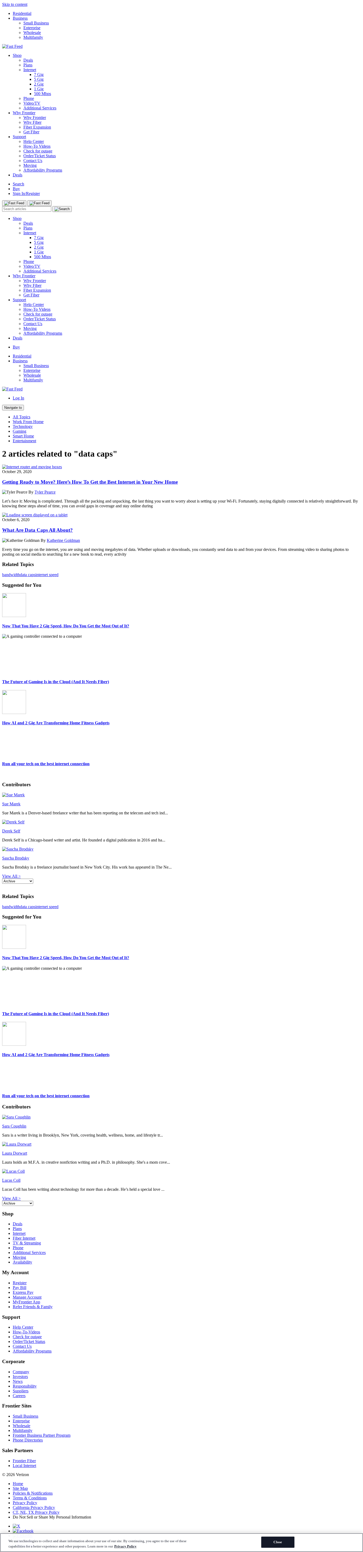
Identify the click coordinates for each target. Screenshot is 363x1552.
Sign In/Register (26, 193)
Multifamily (33, 37)
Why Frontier (24, 112)
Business (20, 18)
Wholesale (32, 32)
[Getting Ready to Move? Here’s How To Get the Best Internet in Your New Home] (32, 467)
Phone (28, 98)
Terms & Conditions (30, 1498)
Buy (16, 188)
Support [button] (11, 1317)
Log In (18, 398)
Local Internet (24, 1465)
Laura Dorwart (14, 1153)
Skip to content (14, 4)
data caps (27, 574)
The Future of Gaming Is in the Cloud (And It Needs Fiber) (55, 681)
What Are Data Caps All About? (37, 530)
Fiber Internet (24, 1238)
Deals (28, 60)
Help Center (33, 141)
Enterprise (31, 27)
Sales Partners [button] (17, 1450)
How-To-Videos (26, 1332)
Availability (22, 1262)
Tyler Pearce (45, 492)
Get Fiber (31, 132)
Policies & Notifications (33, 1493)
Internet (29, 69)
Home (18, 1483)
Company (21, 1372)
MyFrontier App (26, 1302)
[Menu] (14, 203)
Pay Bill (19, 1287)
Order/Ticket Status (39, 156)
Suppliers (20, 1391)
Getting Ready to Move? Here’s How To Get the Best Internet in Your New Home (90, 482)
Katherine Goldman (63, 540)
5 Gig (39, 79)
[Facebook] (23, 1531)
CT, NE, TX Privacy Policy (36, 1512)
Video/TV (31, 103)
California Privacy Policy (34, 1507)
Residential (22, 13)
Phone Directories (28, 1440)
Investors (20, 1376)
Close (277, 1542)
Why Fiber (32, 122)
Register (20, 1283)
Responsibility (25, 1386)
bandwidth (11, 574)
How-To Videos (36, 146)
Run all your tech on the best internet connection (46, 764)
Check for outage (37, 151)
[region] (181, 1542)
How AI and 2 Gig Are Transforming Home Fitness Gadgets (55, 723)
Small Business (36, 23)
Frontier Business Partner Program (41, 1435)
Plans (27, 65)
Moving (30, 165)
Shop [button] (8, 1214)
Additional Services (39, 108)
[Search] (62, 209)
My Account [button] (15, 1272)
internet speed (46, 574)
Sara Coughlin (14, 1126)
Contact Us (32, 160)
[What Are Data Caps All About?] (34, 515)
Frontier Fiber (24, 1461)
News (18, 1381)
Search (18, 184)
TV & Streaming (27, 1243)
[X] (16, 1526)
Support (19, 136)
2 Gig (39, 84)
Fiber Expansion (37, 127)
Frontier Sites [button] (16, 1406)
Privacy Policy (25, 1502)
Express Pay (23, 1292)
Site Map (20, 1488)
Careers (19, 1395)
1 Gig (39, 89)
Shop (17, 55)
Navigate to (13, 408)
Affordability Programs (42, 170)
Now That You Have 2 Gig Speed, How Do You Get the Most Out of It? (65, 626)
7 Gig (39, 74)
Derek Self (11, 831)
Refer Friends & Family (33, 1306)
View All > (11, 876)
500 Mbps (42, 93)
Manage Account (27, 1297)
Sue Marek (11, 804)
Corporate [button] (13, 1361)
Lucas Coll (11, 1180)
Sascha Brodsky (15, 858)
